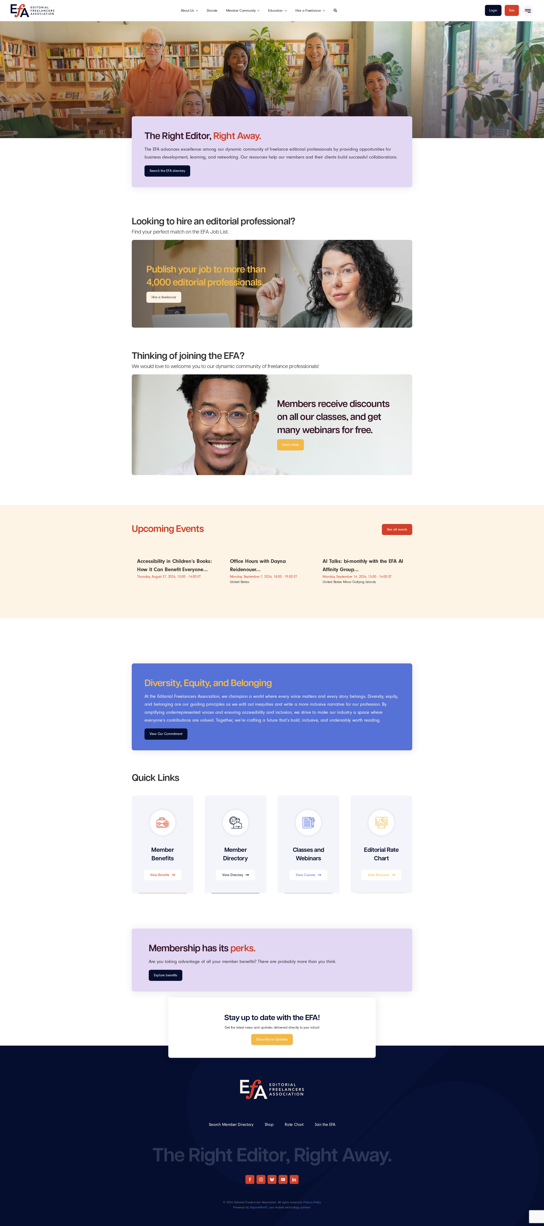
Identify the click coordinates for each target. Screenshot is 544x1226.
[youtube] (283, 1179)
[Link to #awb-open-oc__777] (527, 11)
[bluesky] (272, 1179)
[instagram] (260, 1179)
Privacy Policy (312, 1202)
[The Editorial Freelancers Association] (32, 6)
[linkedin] (294, 1179)
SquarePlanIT (258, 1207)
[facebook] (249, 1179)
